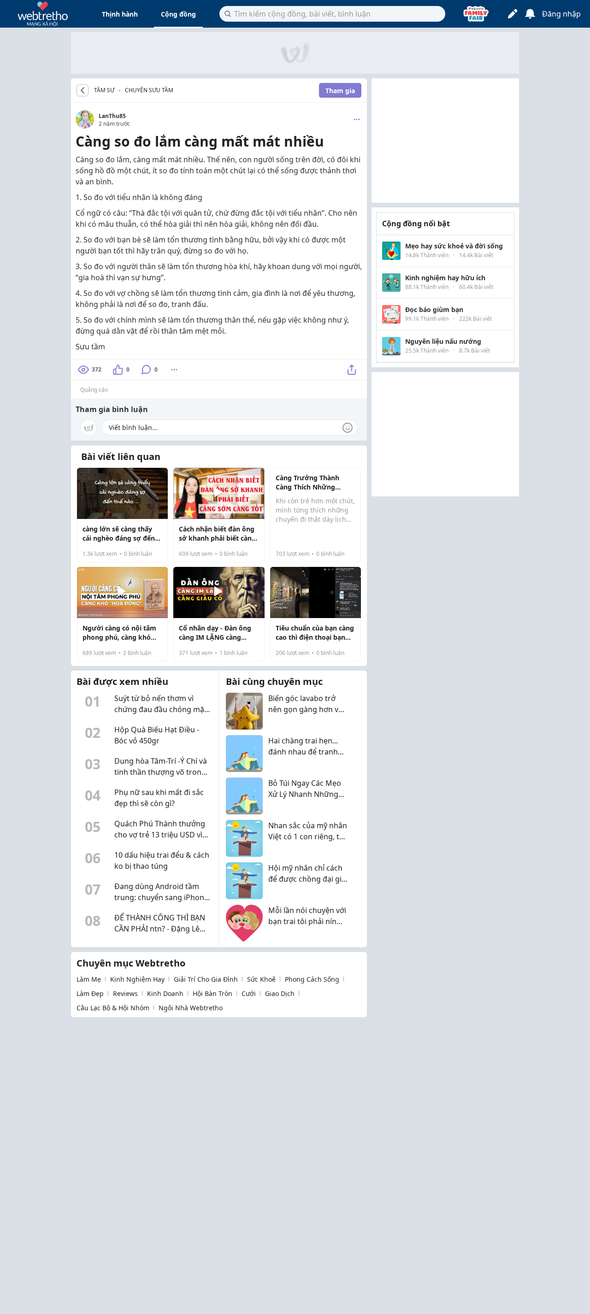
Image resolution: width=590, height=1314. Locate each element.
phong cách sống (312, 979)
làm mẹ (89, 979)
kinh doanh (165, 993)
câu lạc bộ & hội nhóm (113, 1007)
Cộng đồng (178, 14)
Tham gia (340, 90)
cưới (249, 993)
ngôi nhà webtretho (191, 1007)
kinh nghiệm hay (137, 979)
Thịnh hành (120, 14)
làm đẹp (90, 993)
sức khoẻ (261, 979)
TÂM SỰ (104, 90)
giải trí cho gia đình (206, 979)
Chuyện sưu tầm (149, 90)
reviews (125, 993)
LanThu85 (112, 116)
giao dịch (280, 993)
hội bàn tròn (212, 993)
